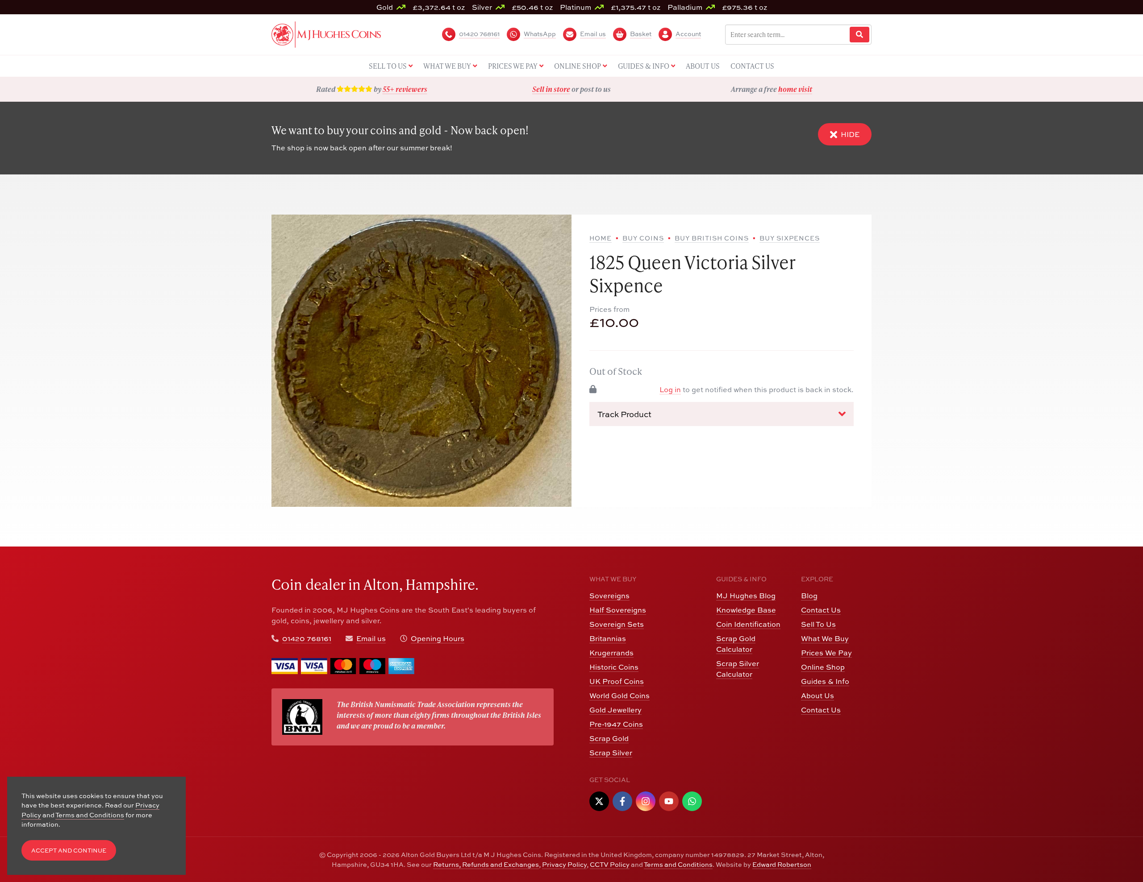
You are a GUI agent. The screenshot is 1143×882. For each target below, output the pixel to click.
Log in (670, 389)
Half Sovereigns (617, 610)
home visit (795, 89)
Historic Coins (613, 667)
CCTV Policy (610, 864)
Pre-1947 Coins (616, 724)
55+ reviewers (405, 89)
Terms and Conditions (678, 864)
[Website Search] (859, 34)
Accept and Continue (68, 850)
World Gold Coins (619, 695)
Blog (809, 595)
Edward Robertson (781, 864)
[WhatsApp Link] (692, 801)
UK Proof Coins (616, 681)
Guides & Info (825, 681)
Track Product (624, 413)
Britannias (607, 638)
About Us (817, 695)
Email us (371, 638)
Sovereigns (609, 595)
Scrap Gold (609, 738)
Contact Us (821, 610)
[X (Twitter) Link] (599, 801)
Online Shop (823, 667)
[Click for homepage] (326, 33)
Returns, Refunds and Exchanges (486, 864)
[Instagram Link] (645, 801)
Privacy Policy (564, 864)
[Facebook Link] (622, 801)
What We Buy (825, 638)
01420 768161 (306, 638)
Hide (850, 134)
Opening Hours (437, 638)
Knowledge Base (746, 610)
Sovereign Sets (616, 624)
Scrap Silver (610, 753)
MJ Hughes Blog (746, 595)
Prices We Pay (826, 653)
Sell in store (551, 89)
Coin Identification (748, 624)
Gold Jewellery (615, 710)
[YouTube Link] (669, 801)
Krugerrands (611, 653)
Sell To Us (818, 624)
